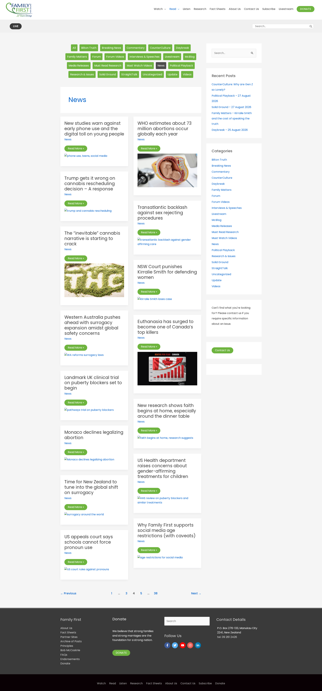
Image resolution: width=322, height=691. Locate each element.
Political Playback (181, 65)
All (74, 48)
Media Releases (79, 65)
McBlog (190, 57)
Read (112, 683)
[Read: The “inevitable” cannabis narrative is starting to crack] (94, 280)
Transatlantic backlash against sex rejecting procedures (162, 212)
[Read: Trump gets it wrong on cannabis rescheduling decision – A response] (88, 211)
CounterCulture (160, 48)
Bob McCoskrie (70, 650)
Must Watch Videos (139, 65)
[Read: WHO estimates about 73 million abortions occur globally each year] (167, 170)
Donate (65, 663)
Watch (101, 683)
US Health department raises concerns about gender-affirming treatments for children (163, 468)
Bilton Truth (88, 48)
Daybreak (182, 48)
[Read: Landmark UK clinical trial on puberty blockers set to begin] (89, 410)
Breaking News (111, 48)
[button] (305, 9)
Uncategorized (152, 74)
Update (172, 74)
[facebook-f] (167, 645)
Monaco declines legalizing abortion (93, 435)
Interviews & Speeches (144, 57)
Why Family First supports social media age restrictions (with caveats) (167, 530)
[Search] (311, 26)
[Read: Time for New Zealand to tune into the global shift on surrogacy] (84, 514)
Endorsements (70, 659)
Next (196, 593)
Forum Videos (115, 57)
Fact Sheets (68, 632)
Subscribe (205, 683)
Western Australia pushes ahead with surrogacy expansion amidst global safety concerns (92, 325)
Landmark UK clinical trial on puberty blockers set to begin (93, 382)
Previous (68, 593)
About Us (66, 628)
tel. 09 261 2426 (227, 637)
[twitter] (175, 645)
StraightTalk (129, 74)
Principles (66, 646)
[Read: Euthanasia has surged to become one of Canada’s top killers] (167, 368)
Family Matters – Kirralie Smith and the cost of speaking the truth (232, 118)
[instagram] (190, 645)
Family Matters (77, 57)
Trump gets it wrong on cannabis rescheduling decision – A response (89, 183)
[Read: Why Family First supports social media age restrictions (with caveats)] (160, 557)
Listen (123, 683)
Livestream (172, 57)
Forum (96, 57)
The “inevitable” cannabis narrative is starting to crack (92, 238)
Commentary (136, 48)
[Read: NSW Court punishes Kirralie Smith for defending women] (155, 299)
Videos (187, 74)
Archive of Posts (71, 641)
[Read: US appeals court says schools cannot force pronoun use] (86, 569)
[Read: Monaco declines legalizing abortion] (89, 459)
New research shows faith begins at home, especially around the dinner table (167, 410)
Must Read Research (107, 65)
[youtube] (183, 645)
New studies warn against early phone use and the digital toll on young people (94, 128)
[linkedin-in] (198, 645)
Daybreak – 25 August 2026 (230, 130)
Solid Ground (107, 74)
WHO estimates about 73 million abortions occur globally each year (165, 128)
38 (155, 593)
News (161, 65)
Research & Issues (82, 74)
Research (136, 683)
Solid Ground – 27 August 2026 (231, 107)
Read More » (76, 149)
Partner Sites (68, 637)
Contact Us (222, 350)
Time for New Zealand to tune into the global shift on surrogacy (91, 487)
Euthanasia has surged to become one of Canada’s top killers (166, 327)
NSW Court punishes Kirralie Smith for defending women (167, 272)
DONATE (121, 653)
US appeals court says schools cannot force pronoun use (88, 542)
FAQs (63, 655)
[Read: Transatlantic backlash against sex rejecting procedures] (167, 242)
